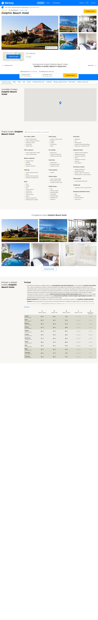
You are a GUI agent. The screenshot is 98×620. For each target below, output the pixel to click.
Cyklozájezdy (56, 3)
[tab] (6, 82)
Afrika (9, 7)
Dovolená (40, 3)
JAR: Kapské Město (16, 7)
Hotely (48, 3)
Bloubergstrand (25, 7)
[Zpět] (3, 7)
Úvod (6, 7)
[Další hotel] (95, 65)
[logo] (7, 2)
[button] (60, 103)
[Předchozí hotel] (3, 65)
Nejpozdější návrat (47, 74)
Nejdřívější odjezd (25, 74)
